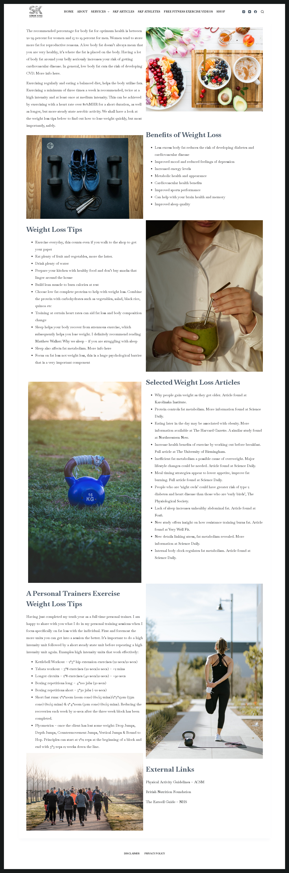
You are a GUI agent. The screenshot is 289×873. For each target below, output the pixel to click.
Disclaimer (132, 853)
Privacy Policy (154, 853)
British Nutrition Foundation (168, 792)
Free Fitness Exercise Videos (188, 11)
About (82, 11)
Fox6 (158, 515)
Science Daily (244, 465)
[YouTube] (249, 11)
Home (69, 11)
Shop (220, 11)
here (56, 73)
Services (98, 11)
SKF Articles (123, 11)
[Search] (262, 11)
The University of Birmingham (200, 451)
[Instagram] (243, 11)
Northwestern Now (173, 437)
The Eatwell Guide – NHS (166, 802)
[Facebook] (255, 11)
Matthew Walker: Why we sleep (59, 341)
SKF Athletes (149, 11)
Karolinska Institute (170, 402)
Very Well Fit (178, 529)
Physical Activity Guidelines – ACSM (175, 782)
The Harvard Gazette (209, 430)
